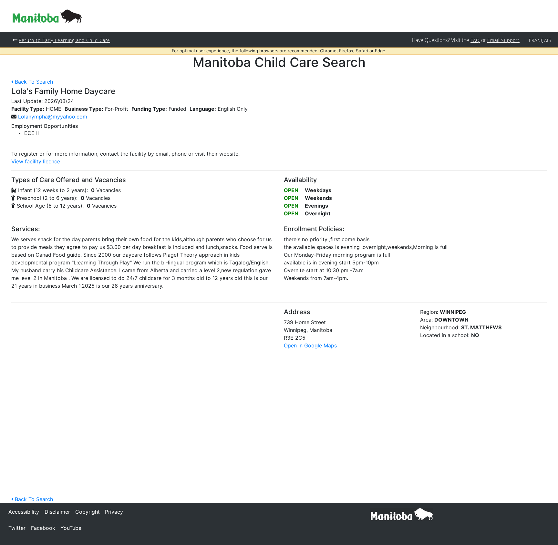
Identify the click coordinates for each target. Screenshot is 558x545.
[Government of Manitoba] (401, 513)
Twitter (17, 528)
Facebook (43, 528)
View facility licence (35, 161)
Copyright (87, 512)
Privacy (114, 512)
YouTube (70, 528)
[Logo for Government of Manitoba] (47, 16)
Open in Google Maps (310, 345)
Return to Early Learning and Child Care (64, 40)
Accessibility (23, 512)
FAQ (475, 40)
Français (540, 40)
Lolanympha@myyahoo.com (52, 116)
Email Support (503, 40)
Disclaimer (57, 512)
